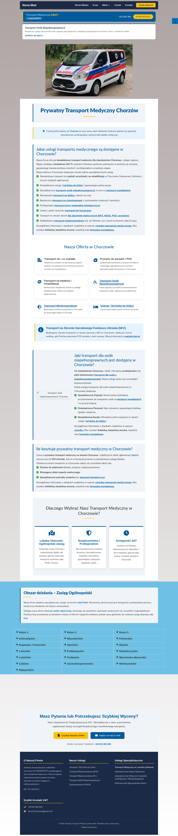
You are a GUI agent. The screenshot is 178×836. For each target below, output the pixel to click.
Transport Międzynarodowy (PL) (83, 776)
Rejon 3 (123, 632)
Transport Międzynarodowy (60, 305)
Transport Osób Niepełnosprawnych (112, 282)
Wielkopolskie (127, 663)
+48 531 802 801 (103, 744)
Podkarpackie (75, 651)
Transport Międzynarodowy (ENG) (83, 772)
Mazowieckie (75, 638)
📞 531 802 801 (123, 16)
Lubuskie (24, 651)
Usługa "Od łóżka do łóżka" (117, 305)
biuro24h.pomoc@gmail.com (40, 811)
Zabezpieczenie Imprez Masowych (130, 772)
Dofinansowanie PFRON (80, 785)
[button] (139, 632)
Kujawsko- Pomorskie (32, 644)
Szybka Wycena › (143, 17)
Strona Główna (81, 5)
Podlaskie (73, 657)
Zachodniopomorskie (80, 663)
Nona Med (29, 5)
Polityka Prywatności (89, 827)
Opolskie (72, 644)
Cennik (117, 5)
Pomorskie (125, 638)
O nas (95, 5)
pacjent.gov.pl (132, 336)
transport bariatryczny (92, 477)
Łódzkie (24, 663)
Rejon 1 (23, 632)
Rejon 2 (71, 632)
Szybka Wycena (146, 5)
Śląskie (123, 644)
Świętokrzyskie (128, 651)
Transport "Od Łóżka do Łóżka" (82, 767)
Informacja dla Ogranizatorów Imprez (130, 783)
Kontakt (128, 5)
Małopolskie (26, 670)
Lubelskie (25, 657)
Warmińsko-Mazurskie (132, 657)
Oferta (105, 5)
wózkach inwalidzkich (129, 399)
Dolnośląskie (27, 638)
